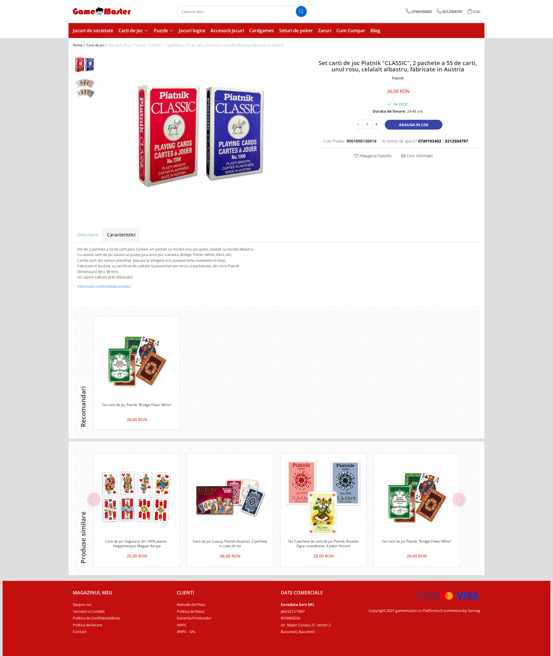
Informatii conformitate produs (104, 286)
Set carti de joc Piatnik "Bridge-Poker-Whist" (137, 405)
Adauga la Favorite (375, 155)
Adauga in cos (413, 124)
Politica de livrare (87, 624)
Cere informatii (419, 155)
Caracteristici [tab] (121, 235)
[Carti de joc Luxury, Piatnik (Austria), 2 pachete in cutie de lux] (230, 497)
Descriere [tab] (87, 235)
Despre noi (82, 604)
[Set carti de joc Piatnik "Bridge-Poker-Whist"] (136, 361)
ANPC (182, 624)
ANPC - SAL (186, 631)
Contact (79, 631)
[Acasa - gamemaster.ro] (101, 11)
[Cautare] (301, 11)
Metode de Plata (191, 604)
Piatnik (398, 78)
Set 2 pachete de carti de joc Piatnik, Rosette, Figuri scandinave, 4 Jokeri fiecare (323, 543)
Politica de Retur (191, 611)
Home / (79, 45)
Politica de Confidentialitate (96, 618)
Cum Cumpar (350, 30)
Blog (375, 30)
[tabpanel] (203, 132)
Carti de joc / (96, 45)
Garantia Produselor (194, 618)
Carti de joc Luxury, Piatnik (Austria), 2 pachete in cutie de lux (230, 543)
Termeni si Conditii (89, 611)
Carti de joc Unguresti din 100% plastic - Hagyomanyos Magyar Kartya (137, 543)
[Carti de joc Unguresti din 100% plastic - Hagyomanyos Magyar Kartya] (136, 497)
